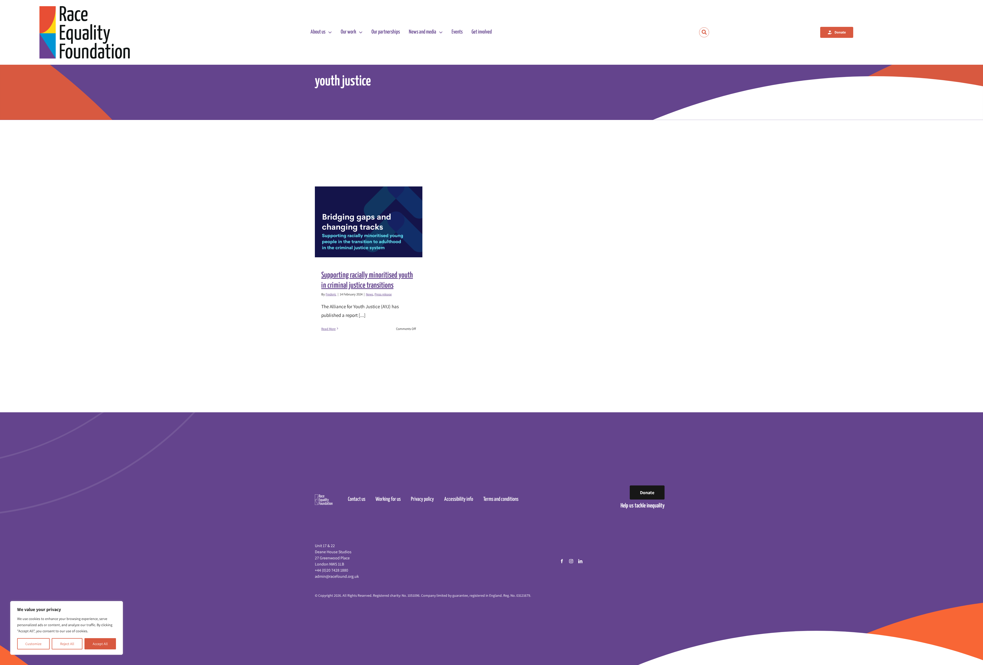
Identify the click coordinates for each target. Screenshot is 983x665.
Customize (33, 643)
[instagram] (571, 561)
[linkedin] (580, 561)
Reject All (67, 643)
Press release (383, 294)
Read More (328, 329)
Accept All (100, 643)
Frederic (331, 294)
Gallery (373, 222)
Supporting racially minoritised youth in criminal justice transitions (364, 222)
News (369, 294)
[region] (66, 628)
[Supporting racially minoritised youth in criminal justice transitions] (368, 221)
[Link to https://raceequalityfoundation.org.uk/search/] (704, 32)
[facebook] (562, 561)
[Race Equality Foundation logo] (84, 32)
